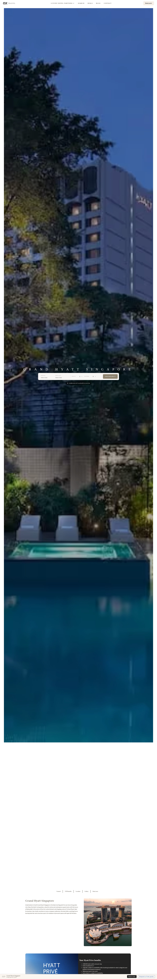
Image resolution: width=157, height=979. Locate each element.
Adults (74, 376)
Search (81, 3)
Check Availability (110, 376)
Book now (131, 976)
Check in (43, 375)
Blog (98, 3)
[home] (9, 3)
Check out (58, 375)
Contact (107, 3)
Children (86, 376)
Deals (90, 3)
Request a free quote (146, 976)
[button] (61, 3)
